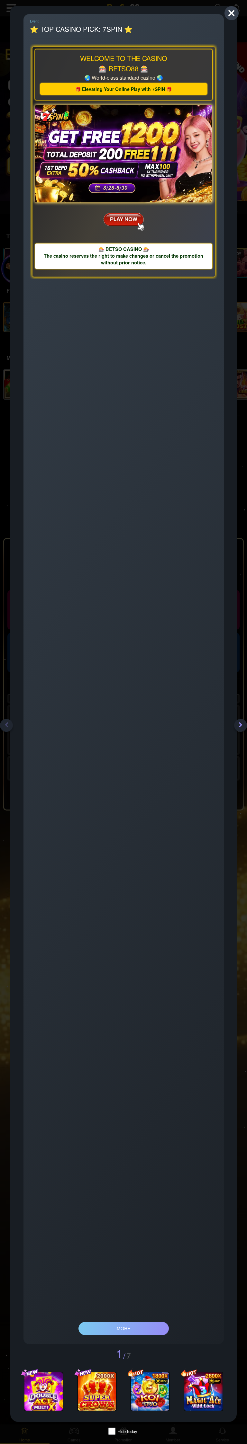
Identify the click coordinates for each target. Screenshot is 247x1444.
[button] (6, 725)
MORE (123, 1328)
